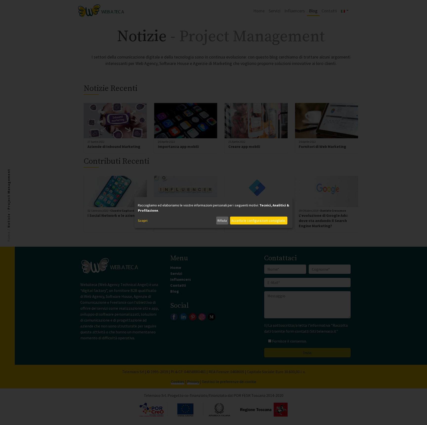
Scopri (143, 220)
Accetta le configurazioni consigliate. (258, 220)
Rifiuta (222, 220)
